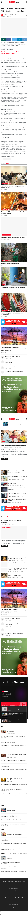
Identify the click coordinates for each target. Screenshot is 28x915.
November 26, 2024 (6, 790)
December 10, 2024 (10, 524)
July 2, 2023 (4, 868)
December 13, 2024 (10, 449)
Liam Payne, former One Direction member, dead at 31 (11, 839)
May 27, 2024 (4, 316)
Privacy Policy (18, 881)
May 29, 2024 (4, 189)
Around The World (7, 6)
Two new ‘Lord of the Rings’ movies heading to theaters (11, 819)
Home (2, 6)
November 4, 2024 (5, 766)
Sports (25, 853)
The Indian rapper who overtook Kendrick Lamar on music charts (13, 843)
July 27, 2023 (10, 858)
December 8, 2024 (16, 560)
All (11, 853)
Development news (6, 527)
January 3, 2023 (13, 14)
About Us (4, 881)
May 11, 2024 (4, 821)
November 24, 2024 (10, 761)
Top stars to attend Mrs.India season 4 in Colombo (10, 862)
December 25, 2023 (10, 746)
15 (23, 479)
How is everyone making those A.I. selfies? (9, 871)
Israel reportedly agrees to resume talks (10, 263)
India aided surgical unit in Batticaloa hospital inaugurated (12, 765)
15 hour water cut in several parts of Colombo (13, 629)
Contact (23, 881)
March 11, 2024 (5, 825)
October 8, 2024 (13, 816)
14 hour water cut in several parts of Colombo (13, 366)
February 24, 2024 (11, 742)
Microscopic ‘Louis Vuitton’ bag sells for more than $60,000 (12, 866)
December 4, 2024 (11, 781)
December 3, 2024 (16, 571)
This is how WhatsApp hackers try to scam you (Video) (11, 789)
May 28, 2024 (4, 265)
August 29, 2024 (7, 770)
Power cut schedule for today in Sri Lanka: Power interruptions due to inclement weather (10, 348)
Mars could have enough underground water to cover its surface (13, 736)
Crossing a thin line (11, 856)
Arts (3, 441)
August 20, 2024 (11, 733)
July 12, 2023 (4, 863)
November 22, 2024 (14, 795)
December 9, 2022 (22, 871)
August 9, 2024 (11, 849)
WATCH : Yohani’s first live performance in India (14, 371)
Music (21, 853)
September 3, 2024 (6, 844)
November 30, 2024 (11, 786)
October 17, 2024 (5, 840)
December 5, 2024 (16, 565)
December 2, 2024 (16, 577)
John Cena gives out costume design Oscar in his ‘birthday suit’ (13, 824)
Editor (6, 14)
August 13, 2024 (5, 737)
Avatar (5, 158)
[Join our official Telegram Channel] (14, 322)
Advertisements (11, 881)
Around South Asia (6, 183)
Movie (9, 158)
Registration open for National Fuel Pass (12, 356)
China (3, 284)
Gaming (14, 853)
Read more (4, 458)
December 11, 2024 (12, 757)
